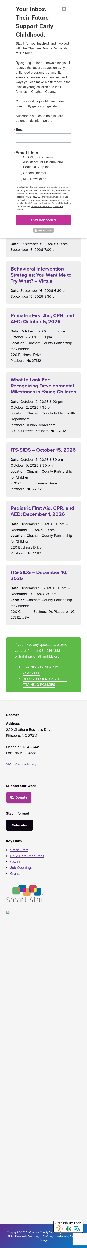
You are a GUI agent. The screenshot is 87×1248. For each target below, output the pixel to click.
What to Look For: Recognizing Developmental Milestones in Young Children (43, 385)
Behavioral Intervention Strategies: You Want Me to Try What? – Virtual (41, 274)
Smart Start (19, 850)
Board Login (34, 1236)
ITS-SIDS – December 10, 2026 (39, 575)
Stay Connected (43, 220)
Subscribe (19, 825)
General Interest (34, 172)
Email (20, 129)
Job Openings (21, 867)
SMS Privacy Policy (21, 764)
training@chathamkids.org (39, 656)
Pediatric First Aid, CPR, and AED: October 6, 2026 (42, 318)
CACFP (15, 861)
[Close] (64, 9)
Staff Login (49, 1236)
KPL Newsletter (34, 178)
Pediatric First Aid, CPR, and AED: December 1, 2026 (42, 511)
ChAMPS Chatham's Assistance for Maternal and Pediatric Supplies (43, 162)
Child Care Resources (27, 856)
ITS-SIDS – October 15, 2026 (43, 449)
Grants (15, 873)
